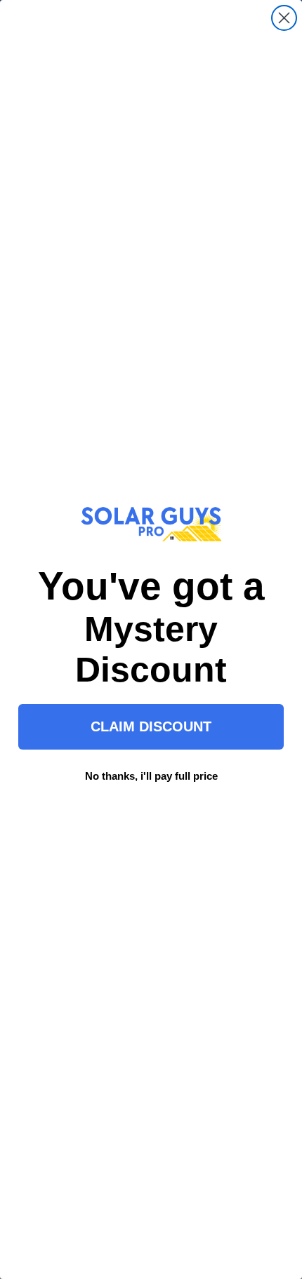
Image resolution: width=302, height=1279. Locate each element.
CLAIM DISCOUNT (151, 726)
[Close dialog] (284, 18)
